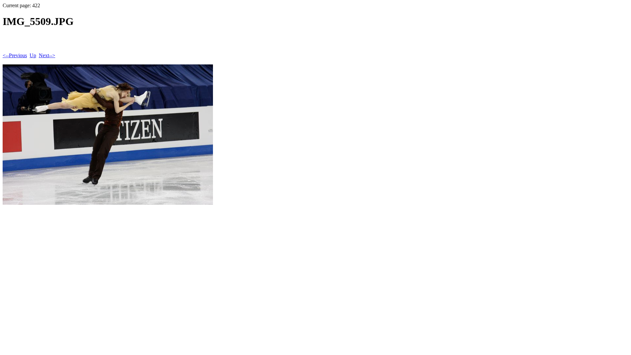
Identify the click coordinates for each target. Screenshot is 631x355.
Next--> (47, 55)
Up (33, 55)
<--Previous (15, 55)
